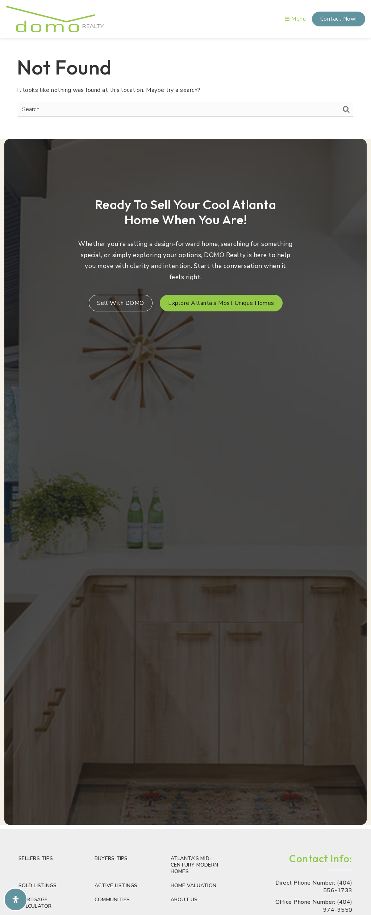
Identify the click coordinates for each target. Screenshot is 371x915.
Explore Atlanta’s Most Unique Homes (221, 303)
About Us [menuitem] (184, 899)
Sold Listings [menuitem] (37, 885)
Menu (298, 18)
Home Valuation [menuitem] (194, 885)
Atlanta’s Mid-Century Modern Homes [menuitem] (194, 865)
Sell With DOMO (120, 303)
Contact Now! (338, 18)
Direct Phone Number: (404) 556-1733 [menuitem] (313, 887)
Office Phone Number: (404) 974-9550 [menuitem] (313, 906)
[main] (185, 86)
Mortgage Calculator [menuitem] (35, 903)
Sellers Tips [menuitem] (35, 858)
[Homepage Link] (55, 18)
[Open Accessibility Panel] (16, 899)
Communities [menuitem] (112, 899)
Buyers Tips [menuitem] (111, 858)
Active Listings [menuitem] (116, 885)
